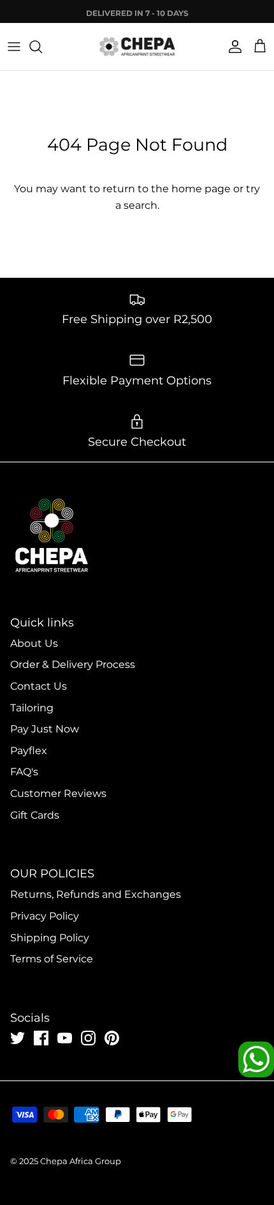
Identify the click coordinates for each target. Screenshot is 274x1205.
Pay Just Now (44, 729)
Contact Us (38, 686)
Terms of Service (51, 959)
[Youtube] (64, 1038)
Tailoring (32, 708)
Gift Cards (34, 815)
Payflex (28, 751)
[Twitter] (17, 1038)
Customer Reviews (58, 793)
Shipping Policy (49, 938)
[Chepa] (137, 46)
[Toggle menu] (14, 47)
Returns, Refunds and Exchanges (95, 894)
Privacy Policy (44, 916)
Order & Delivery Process (72, 664)
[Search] (42, 47)
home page (201, 189)
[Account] (232, 47)
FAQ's (24, 772)
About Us (34, 643)
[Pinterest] (112, 1038)
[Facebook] (41, 1038)
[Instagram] (88, 1038)
